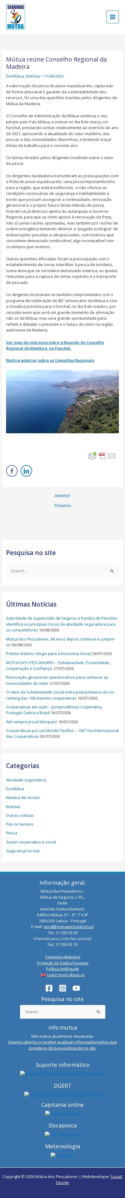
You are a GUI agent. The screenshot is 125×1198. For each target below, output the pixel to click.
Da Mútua (15, 76)
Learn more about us (66, 974)
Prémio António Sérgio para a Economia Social (48, 653)
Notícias (33, 76)
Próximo (62, 506)
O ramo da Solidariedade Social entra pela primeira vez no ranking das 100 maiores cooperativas (60, 695)
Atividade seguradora (26, 780)
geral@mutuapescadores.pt (69, 926)
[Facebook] (49, 988)
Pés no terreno (20, 824)
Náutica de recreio (23, 797)
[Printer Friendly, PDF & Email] (102, 456)
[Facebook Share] (12, 471)
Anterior (62, 496)
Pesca (11, 833)
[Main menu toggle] (112, 17)
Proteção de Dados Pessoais (62, 963)
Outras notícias (20, 815)
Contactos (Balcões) (62, 957)
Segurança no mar (23, 851)
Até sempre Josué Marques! (31, 721)
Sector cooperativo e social (31, 842)
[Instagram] (62, 988)
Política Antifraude (62, 968)
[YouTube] (76, 988)
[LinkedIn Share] (26, 471)
